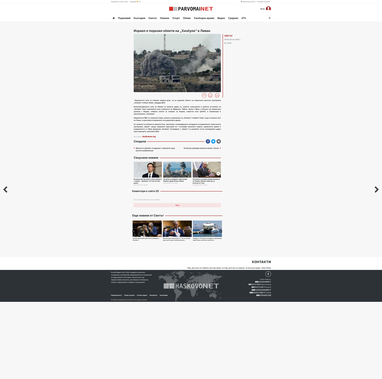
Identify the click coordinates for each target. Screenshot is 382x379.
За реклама (164, 295)
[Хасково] (263, 282)
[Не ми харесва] (218, 95)
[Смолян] (260, 292)
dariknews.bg (149, 136)
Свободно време (204, 18)
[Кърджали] (261, 287)
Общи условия (129, 295)
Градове (233, 18)
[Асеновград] (261, 290)
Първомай (124, 18)
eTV (243, 18)
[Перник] (263, 295)
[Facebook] (268, 274)
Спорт (176, 18)
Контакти (261, 262)
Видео (221, 18)
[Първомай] (191, 9)
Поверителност (116, 295)
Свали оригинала (141, 36)
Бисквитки (153, 295)
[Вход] (268, 8)
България (139, 18)
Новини (164, 18)
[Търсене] (269, 18)
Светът (152, 18)
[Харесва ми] (211, 95)
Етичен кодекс (142, 295)
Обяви (187, 18)
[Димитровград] (259, 284)
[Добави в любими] (204, 95)
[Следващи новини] (218, 173)
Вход (263, 9)
